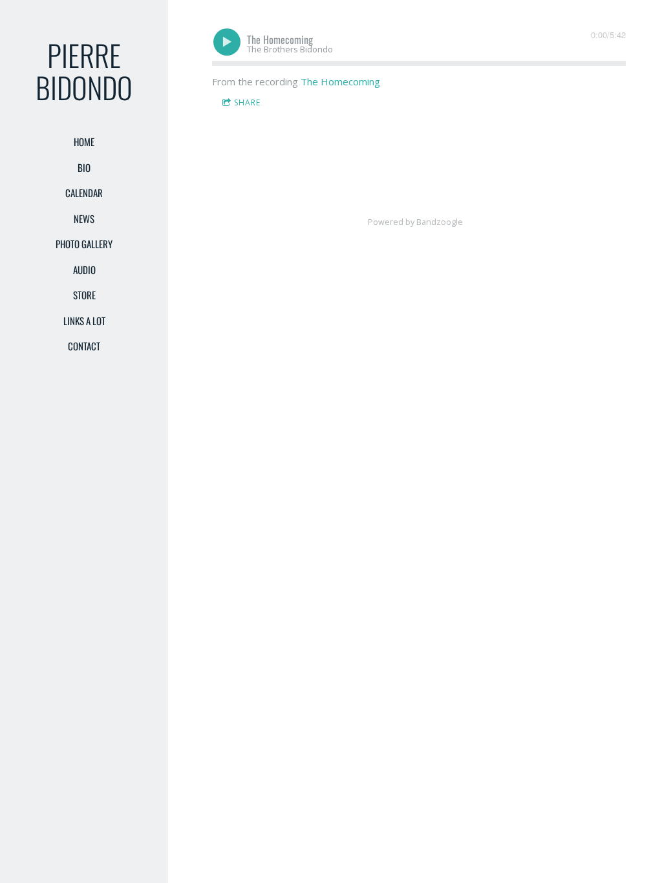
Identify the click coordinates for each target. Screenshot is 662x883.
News (84, 218)
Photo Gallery (84, 244)
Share (247, 102)
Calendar (84, 193)
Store (84, 295)
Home (84, 141)
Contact (84, 346)
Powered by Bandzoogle (415, 222)
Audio (84, 269)
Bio (84, 167)
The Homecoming (340, 81)
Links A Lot (84, 321)
